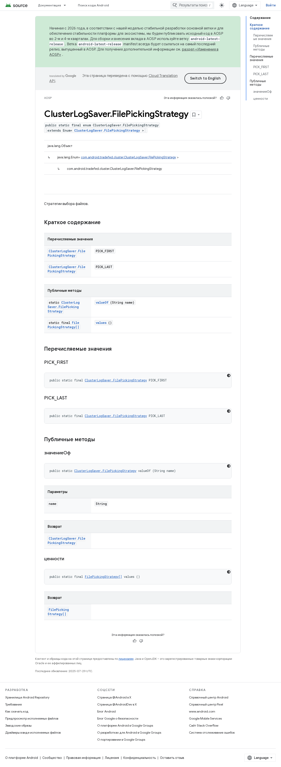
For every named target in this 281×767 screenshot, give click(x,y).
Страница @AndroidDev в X (117, 704)
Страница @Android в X (114, 697)
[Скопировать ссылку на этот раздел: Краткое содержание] (106, 222)
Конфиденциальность (139, 758)
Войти (271, 5)
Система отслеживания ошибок (212, 732)
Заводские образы (18, 725)
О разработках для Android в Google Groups (129, 732)
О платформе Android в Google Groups (125, 725)
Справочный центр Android (208, 697)
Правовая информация (83, 758)
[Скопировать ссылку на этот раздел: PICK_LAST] (72, 398)
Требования (13, 704)
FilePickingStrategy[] (63, 325)
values (101, 323)
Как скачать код (17, 711)
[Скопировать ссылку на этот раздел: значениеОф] (76, 453)
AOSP (48, 98)
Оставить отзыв (172, 758)
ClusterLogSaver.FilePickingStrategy (107, 130)
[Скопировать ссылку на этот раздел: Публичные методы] (100, 439)
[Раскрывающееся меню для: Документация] (67, 5)
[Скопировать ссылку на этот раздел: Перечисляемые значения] (116, 349)
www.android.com (202, 711)
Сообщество (52, 758)
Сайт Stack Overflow (203, 725)
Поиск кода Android (93, 5)
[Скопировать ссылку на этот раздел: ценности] (69, 559)
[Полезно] (221, 98)
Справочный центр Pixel (206, 704)
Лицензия (112, 758)
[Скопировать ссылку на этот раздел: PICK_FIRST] (73, 362)
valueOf (102, 302)
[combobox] (192, 5)
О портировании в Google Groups (121, 740)
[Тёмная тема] (228, 375)
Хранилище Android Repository (27, 697)
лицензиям (126, 659)
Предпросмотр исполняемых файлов (31, 718)
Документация (49, 5)
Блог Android (106, 711)
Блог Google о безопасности (117, 718)
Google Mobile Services (205, 718)
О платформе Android (21, 758)
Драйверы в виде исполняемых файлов (33, 732)
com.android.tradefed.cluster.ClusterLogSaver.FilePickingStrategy (128, 157)
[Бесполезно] (228, 98)
